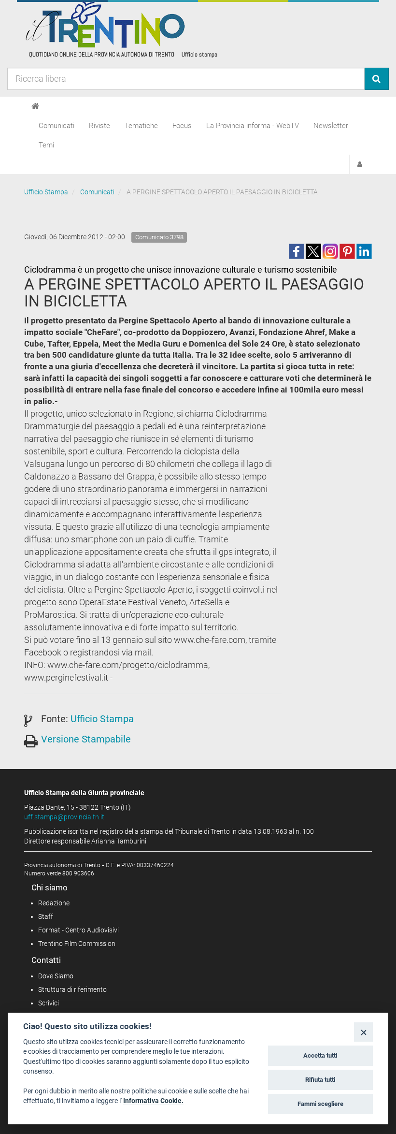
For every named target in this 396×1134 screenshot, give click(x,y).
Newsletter (330, 125)
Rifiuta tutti (320, 1079)
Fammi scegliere (320, 1103)
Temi (46, 145)
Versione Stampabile (86, 739)
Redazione (54, 903)
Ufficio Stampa (46, 192)
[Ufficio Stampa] (120, 29)
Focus (182, 125)
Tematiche (141, 125)
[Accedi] (359, 164)
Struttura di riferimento (72, 989)
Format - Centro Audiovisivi (78, 930)
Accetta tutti (320, 1055)
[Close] (363, 1031)
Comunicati (56, 125)
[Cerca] (376, 79)
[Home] (35, 106)
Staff (45, 916)
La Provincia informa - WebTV (252, 125)
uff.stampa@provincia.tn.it (64, 817)
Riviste (99, 125)
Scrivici (48, 1003)
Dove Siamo (55, 976)
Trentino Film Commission (76, 943)
